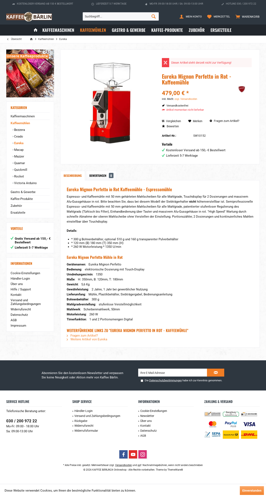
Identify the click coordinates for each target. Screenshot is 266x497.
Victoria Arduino (25, 183)
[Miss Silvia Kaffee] (30, 73)
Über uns (17, 284)
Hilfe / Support (21, 289)
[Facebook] (123, 454)
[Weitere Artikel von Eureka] (241, 89)
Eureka (18, 143)
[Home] (35, 30)
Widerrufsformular (86, 430)
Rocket (18, 176)
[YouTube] (133, 454)
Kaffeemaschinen (23, 116)
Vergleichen (173, 121)
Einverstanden (251, 490)
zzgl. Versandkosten (186, 99)
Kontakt (16, 295)
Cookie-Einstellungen (25, 273)
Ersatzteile (18, 212)
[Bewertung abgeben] (196, 87)
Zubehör (16, 206)
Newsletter (147, 416)
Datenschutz (19, 315)
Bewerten (172, 126)
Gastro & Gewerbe (23, 192)
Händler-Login (20, 278)
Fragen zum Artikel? (226, 121)
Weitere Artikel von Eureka (88, 339)
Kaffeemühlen (20, 123)
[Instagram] (142, 454)
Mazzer (18, 156)
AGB (14, 320)
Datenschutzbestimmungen (165, 380)
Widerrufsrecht (21, 309)
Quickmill (20, 170)
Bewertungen (100, 175)
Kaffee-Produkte (22, 199)
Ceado (18, 136)
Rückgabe (80, 421)
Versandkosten (123, 465)
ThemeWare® (175, 469)
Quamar (19, 163)
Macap (18, 150)
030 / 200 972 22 (21, 421)
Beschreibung (73, 175)
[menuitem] (246, 16)
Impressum (18, 325)
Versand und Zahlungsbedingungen (26, 302)
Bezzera (19, 130)
